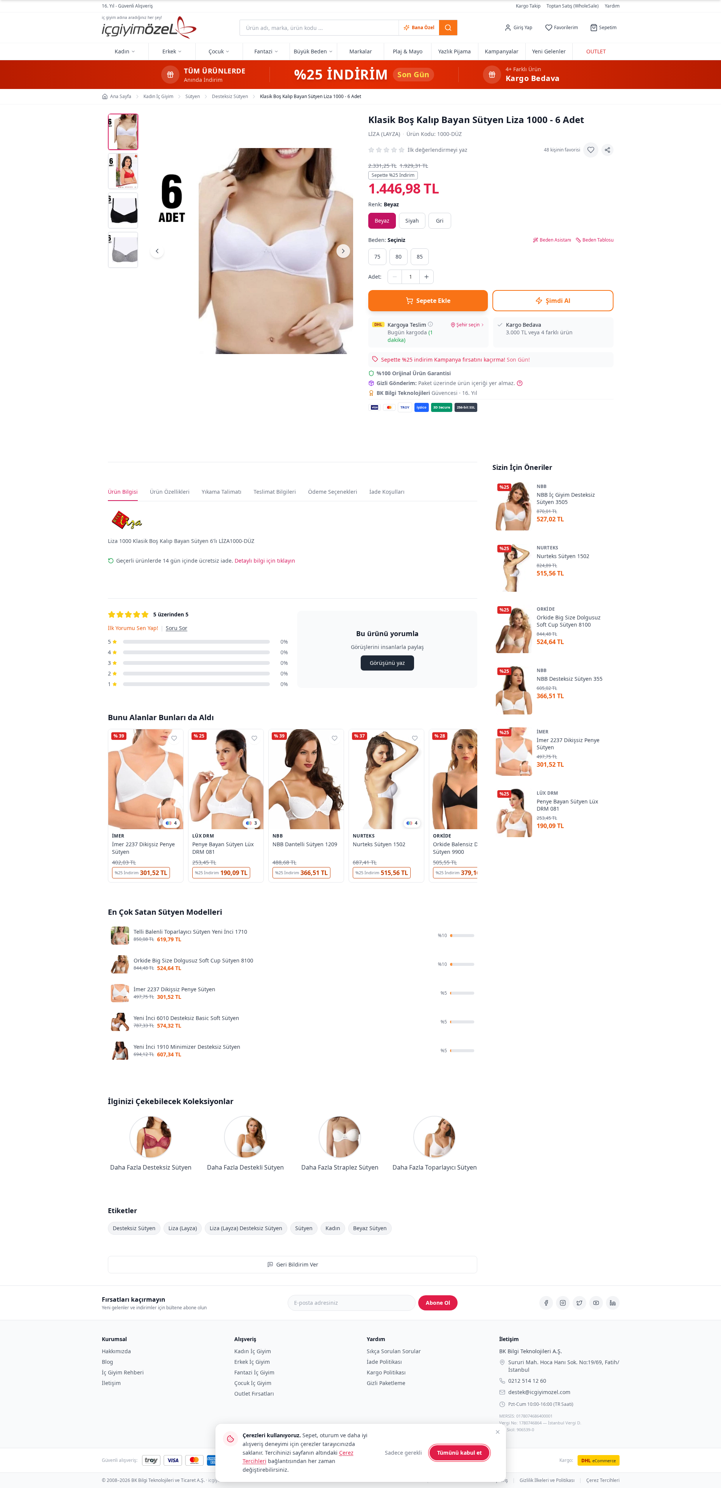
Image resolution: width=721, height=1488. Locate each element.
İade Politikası (384, 1361)
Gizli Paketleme (386, 1383)
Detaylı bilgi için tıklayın (265, 560)
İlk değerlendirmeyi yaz (437, 149)
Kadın (332, 1228)
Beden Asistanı (555, 240)
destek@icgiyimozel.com (539, 1391)
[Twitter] (579, 1303)
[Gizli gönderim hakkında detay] (520, 383)
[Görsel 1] (123, 132)
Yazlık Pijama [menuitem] (454, 51)
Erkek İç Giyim (252, 1361)
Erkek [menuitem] (169, 51)
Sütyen (304, 1228)
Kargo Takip (528, 6)
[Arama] (448, 27)
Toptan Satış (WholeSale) (573, 6)
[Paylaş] (607, 150)
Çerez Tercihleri (603, 1480)
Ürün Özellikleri (170, 491)
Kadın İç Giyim (252, 1351)
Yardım (612, 6)
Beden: (386, 239)
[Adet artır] (426, 277)
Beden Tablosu (598, 240)
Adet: (375, 276)
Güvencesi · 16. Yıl (427, 392)
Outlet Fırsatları (254, 1393)
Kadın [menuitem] (122, 51)
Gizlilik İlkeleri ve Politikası (547, 1480)
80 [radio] (399, 256)
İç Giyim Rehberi (123, 1372)
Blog (107, 1361)
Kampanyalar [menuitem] (502, 51)
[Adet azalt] (395, 277)
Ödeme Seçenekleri (332, 491)
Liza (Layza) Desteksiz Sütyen (246, 1228)
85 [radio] (420, 256)
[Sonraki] (343, 251)
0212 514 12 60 (527, 1380)
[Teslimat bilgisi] (430, 324)
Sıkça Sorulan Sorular (394, 1351)
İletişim (111, 1383)
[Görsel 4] (123, 250)
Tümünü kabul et (459, 1452)
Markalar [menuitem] (360, 51)
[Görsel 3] (123, 210)
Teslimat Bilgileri (275, 491)
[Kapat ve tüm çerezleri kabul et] (497, 1432)
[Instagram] (563, 1303)
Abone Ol (438, 1302)
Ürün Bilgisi (123, 491)
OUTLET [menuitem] (596, 51)
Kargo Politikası (386, 1372)
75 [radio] (377, 256)
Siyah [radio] (412, 220)
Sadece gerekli (403, 1452)
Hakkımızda (116, 1351)
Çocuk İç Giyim (252, 1383)
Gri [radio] (440, 220)
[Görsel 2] (123, 171)
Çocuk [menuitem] (216, 51)
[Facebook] (546, 1303)
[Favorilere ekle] (590, 150)
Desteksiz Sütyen (134, 1228)
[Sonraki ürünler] (477, 807)
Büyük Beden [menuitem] (310, 51)
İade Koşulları (387, 491)
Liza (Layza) (384, 133)
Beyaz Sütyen (370, 1228)
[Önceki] (157, 251)
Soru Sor (176, 628)
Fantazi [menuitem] (263, 51)
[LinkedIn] (613, 1303)
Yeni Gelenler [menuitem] (549, 51)
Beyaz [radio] (382, 220)
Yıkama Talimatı (221, 491)
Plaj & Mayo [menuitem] (407, 51)
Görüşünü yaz (387, 662)
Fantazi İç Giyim (254, 1372)
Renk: (383, 204)
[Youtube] (596, 1303)
